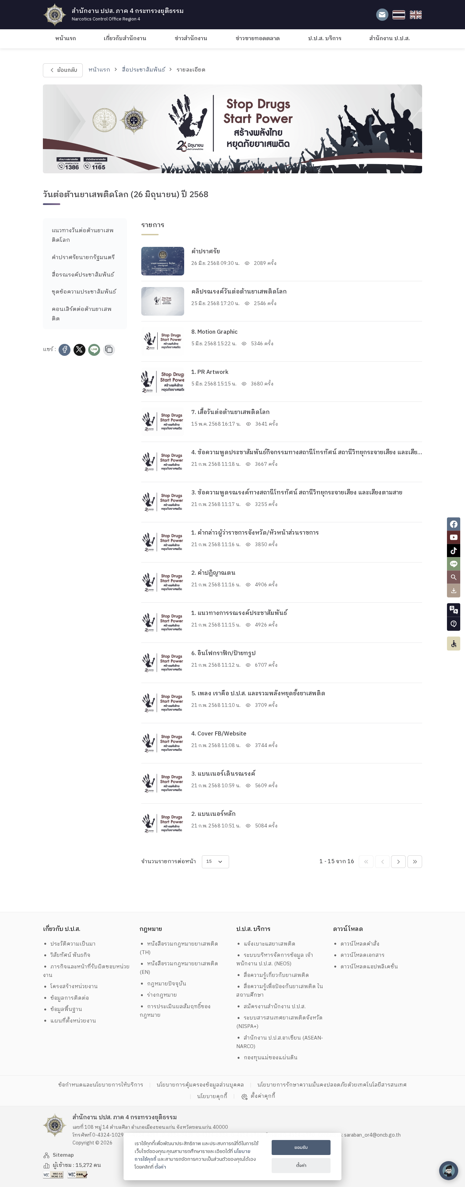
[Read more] (162, 261)
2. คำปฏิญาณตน (213, 573)
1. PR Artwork (209, 372)
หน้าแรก (65, 38)
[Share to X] (79, 350)
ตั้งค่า (160, 1167)
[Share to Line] (94, 350)
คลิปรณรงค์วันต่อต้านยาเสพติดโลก (239, 292)
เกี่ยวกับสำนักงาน (125, 38)
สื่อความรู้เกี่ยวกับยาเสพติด (276, 975)
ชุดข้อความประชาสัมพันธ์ (84, 292)
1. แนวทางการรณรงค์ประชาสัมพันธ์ (239, 613)
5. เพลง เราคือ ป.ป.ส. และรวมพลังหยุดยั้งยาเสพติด (258, 693)
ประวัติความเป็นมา (73, 944)
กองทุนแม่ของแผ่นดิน (271, 1058)
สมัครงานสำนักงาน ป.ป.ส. (275, 1006)
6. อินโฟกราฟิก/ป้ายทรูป (223, 653)
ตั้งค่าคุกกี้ (263, 1096)
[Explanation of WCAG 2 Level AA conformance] (54, 1174)
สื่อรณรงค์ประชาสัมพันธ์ (83, 275)
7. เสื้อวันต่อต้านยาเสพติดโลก (230, 412)
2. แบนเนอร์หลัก (213, 814)
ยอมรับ (301, 1147)
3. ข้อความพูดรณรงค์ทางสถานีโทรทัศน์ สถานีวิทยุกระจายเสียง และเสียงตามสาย (296, 492)
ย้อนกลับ (67, 70)
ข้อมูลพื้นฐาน (66, 1009)
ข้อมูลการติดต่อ (69, 998)
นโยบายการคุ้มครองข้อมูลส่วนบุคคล (200, 1085)
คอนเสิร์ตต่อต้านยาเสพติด (82, 314)
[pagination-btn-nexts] (414, 861)
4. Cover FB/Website (218, 734)
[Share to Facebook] (64, 350)
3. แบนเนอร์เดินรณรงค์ (223, 774)
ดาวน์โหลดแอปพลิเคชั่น (369, 967)
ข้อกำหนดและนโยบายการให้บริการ (100, 1085)
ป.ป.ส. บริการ (324, 38)
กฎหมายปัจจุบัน (166, 984)
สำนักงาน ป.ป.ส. (389, 38)
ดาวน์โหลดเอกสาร (362, 955)
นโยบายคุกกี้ (212, 1096)
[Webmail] (382, 15)
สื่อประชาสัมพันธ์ (143, 70)
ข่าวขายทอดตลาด (258, 38)
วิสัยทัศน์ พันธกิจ (70, 955)
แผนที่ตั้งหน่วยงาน (73, 1021)
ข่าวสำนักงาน (191, 38)
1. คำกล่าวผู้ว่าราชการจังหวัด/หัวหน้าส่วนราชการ (255, 533)
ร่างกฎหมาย (162, 995)
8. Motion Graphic (214, 332)
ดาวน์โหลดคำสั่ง (360, 944)
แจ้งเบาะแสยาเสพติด (269, 944)
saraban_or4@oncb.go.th (372, 1135)
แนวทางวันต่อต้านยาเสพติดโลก (83, 235)
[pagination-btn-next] (398, 861)
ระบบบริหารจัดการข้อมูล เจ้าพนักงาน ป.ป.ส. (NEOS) (275, 959)
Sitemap (63, 1155)
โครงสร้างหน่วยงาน (74, 986)
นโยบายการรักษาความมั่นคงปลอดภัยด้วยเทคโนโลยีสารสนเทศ (332, 1085)
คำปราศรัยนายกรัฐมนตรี (83, 257)
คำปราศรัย (205, 251)
